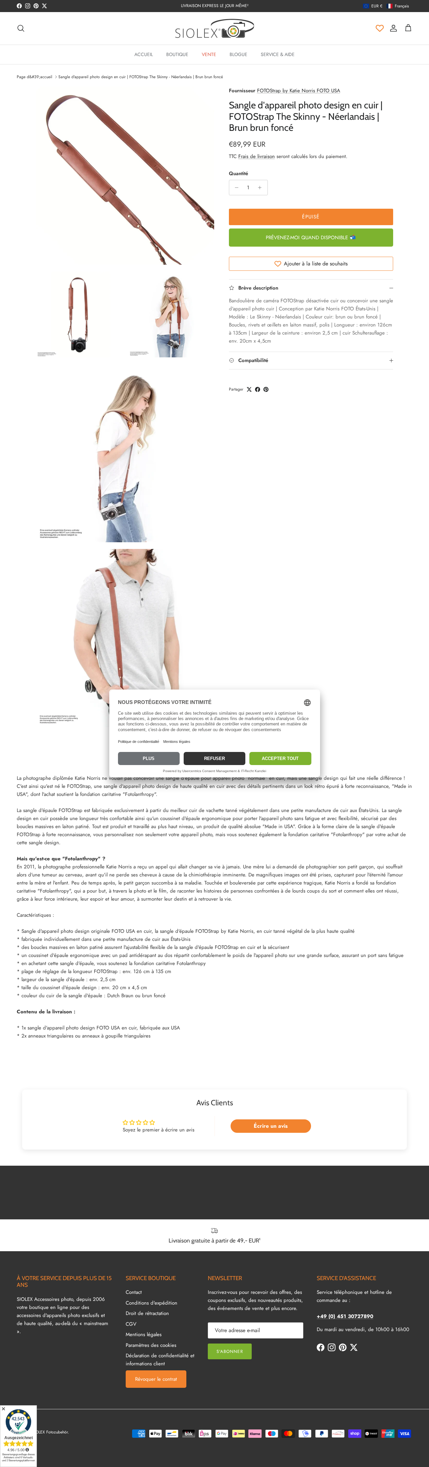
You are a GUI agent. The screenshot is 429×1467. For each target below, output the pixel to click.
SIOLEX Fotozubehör (50, 1432)
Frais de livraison (256, 156)
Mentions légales (144, 1334)
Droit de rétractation (147, 1313)
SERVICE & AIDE (278, 54)
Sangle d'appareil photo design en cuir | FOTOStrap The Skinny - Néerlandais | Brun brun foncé (140, 77)
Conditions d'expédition (151, 1303)
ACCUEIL (143, 54)
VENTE (209, 54)
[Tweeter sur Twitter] (249, 389)
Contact (134, 1292)
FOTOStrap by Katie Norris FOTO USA (298, 90)
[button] (386, 6)
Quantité (238, 173)
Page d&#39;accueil (34, 77)
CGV (131, 1324)
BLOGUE (238, 54)
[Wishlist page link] (380, 28)
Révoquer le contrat (156, 1379)
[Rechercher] (21, 28)
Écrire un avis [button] (271, 1126)
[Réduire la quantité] (235, 187)
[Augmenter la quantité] (261, 187)
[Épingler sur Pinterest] (265, 389)
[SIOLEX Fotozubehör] (214, 28)
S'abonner (230, 1351)
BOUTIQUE (177, 54)
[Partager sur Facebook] (257, 389)
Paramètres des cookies (151, 1345)
